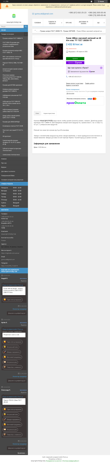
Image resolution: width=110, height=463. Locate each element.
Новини (4, 159)
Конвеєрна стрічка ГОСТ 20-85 (13, 126)
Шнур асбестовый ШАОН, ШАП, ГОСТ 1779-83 (11, 116)
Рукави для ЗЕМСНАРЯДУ (11, 122)
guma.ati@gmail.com (8, 259)
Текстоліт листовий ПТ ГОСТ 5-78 (13, 131)
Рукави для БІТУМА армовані (12, 85)
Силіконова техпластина (11, 155)
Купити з (71, 63)
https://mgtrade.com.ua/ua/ (10, 253)
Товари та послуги (7, 34)
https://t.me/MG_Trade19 (9, 266)
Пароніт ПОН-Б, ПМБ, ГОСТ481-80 (13, 64)
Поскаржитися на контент (54, 461)
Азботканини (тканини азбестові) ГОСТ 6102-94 (11, 110)
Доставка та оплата (8, 171)
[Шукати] (26, 26)
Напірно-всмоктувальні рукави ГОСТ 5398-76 (11, 90)
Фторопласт (7, 136)
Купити (75, 59)
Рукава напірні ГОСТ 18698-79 (13, 38)
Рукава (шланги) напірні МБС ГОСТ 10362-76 (12, 51)
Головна (37, 23)
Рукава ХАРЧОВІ (69, 31)
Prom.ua (65, 457)
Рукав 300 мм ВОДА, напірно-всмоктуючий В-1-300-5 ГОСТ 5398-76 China (13, 290)
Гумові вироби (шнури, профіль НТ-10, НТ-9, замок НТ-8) (12, 142)
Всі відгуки (21, 453)
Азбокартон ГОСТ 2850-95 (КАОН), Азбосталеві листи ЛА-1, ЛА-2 (11, 103)
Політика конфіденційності (71, 461)
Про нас (4, 163)
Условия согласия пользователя (12, 180)
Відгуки (3, 167)
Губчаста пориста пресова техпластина (12, 149)
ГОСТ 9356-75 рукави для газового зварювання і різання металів (11, 44)
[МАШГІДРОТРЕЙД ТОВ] (14, 16)
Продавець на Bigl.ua (55, 459)
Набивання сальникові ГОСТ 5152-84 (12, 96)
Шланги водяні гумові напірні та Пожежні (13, 70)
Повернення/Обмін (8, 175)
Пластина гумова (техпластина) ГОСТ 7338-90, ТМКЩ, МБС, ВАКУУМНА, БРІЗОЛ (12, 78)
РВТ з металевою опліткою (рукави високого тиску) (12, 58)
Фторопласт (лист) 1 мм (11, 334)
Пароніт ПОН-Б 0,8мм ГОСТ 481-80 (13, 401)
